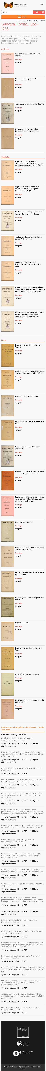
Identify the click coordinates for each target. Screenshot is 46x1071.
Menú (24, 17)
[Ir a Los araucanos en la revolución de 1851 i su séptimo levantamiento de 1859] (7, 204)
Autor (23, 20)
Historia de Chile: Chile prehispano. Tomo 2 (28, 346)
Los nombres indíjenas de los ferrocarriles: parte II (26, 80)
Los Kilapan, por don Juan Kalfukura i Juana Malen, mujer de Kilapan (29, 213)
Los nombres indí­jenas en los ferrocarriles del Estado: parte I (27, 130)
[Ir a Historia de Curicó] (7, 640)
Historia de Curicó (22, 623)
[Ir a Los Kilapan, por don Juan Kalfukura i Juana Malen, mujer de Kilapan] (7, 230)
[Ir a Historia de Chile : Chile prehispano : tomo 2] (7, 366)
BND (41, 4)
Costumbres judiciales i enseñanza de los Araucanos (29, 573)
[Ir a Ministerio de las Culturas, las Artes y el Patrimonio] (23, 1032)
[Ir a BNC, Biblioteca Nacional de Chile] (23, 1044)
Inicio (18, 20)
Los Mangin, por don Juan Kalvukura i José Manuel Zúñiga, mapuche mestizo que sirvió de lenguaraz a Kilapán (30, 289)
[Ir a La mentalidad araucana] (7, 541)
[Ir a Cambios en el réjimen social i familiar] (7, 123)
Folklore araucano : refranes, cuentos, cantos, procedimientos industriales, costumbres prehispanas (29, 499)
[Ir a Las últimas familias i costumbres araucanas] (7, 466)
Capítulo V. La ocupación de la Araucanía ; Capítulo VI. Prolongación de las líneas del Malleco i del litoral (29, 163)
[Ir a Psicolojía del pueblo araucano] (7, 695)
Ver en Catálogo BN (11, 743)
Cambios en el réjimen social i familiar (29, 104)
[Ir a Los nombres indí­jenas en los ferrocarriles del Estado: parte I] (7, 148)
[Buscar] (37, 12)
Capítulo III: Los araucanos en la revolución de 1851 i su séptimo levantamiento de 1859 (27, 189)
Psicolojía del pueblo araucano (27, 674)
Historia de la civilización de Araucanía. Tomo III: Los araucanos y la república (29, 372)
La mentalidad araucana (24, 522)
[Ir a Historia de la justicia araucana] (7, 415)
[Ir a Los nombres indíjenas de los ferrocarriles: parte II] (7, 97)
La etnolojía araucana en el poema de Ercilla (29, 422)
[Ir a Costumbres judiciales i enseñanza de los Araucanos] (7, 591)
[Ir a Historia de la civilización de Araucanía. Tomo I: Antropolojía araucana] (7, 489)
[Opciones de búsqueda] (43, 12)
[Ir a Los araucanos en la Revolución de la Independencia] (7, 718)
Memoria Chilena (15, 5)
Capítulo (5, 157)
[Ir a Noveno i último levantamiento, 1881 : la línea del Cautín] (7, 280)
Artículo (5, 49)
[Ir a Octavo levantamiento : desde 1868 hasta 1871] (7, 255)
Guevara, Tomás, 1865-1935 (36, 20)
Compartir (18, 62)
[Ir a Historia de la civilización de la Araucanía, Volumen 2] (7, 566)
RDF (25, 743)
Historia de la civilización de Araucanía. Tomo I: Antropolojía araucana (29, 473)
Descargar (18, 59)
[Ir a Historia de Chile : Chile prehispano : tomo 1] (7, 669)
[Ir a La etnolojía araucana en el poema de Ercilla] (7, 439)
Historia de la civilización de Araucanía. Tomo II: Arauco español (29, 548)
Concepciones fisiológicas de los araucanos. (27, 55)
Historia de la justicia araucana (26, 396)
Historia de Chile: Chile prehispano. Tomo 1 (28, 649)
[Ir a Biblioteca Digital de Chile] (23, 1054)
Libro (3, 340)
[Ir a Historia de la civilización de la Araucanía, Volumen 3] (7, 388)
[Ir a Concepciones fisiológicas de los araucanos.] (7, 73)
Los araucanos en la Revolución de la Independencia (29, 701)
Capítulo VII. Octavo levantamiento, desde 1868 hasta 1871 (28, 238)
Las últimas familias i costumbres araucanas (27, 447)
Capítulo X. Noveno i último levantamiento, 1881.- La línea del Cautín (27, 264)
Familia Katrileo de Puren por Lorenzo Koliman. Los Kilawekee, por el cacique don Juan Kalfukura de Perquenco (29, 314)
